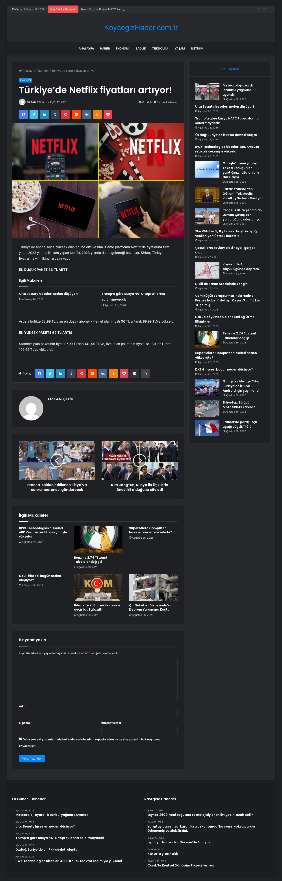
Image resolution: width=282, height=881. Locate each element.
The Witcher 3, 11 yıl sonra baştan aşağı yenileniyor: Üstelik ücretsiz (226, 233)
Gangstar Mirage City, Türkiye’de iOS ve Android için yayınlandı (241, 386)
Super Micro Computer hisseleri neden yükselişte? (150, 530)
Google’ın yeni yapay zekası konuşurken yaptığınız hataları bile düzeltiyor (241, 170)
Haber (105, 48)
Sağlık (141, 48)
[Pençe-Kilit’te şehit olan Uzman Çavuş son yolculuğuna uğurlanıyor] (207, 216)
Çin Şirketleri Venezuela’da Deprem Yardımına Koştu (151, 607)
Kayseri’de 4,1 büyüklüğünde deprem (241, 266)
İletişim (197, 48)
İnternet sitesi (111, 723)
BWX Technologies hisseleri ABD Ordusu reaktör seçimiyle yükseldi (43, 532)
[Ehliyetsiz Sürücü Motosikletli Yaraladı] (207, 408)
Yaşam (180, 48)
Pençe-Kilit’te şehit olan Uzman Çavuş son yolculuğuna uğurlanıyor (242, 215)
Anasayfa (86, 48)
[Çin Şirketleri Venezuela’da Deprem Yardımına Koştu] (153, 587)
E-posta (25, 723)
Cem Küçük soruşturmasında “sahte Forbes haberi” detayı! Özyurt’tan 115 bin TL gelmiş (227, 300)
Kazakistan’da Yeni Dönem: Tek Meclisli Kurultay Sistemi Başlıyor (243, 193)
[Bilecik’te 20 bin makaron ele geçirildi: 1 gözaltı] (98, 587)
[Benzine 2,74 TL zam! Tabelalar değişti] (98, 539)
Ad (22, 706)
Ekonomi (123, 48)
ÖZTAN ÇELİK (35, 102)
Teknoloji (160, 48)
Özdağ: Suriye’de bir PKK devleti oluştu (226, 135)
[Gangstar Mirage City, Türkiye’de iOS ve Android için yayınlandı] (207, 387)
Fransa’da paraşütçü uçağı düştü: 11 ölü (240, 424)
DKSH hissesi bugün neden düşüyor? (40, 578)
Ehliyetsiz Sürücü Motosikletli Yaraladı (239, 404)
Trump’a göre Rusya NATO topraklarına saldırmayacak (117, 9)
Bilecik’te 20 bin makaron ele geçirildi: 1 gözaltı (97, 607)
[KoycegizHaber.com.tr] (141, 27)
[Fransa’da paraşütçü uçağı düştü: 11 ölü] (207, 428)
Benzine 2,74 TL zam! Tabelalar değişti (90, 559)
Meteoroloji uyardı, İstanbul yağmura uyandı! (238, 90)
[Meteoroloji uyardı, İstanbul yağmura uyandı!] (207, 91)
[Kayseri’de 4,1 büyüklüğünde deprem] (207, 270)
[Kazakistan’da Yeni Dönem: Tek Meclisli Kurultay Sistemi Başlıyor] (207, 195)
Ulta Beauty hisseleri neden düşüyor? (49, 294)
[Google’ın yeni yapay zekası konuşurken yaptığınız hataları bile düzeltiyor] (207, 169)
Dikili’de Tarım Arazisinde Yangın (221, 284)
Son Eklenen (229, 69)
